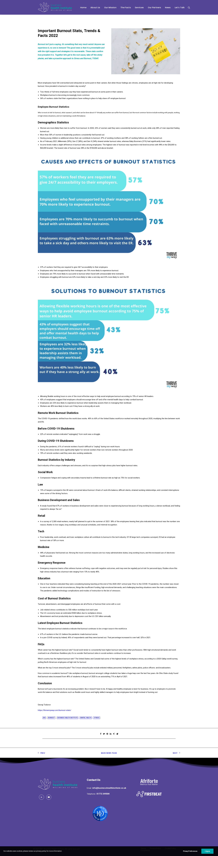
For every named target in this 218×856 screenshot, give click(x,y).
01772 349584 (103, 794)
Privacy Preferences (190, 851)
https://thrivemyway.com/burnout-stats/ (54, 710)
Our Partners (154, 7)
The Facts (125, 7)
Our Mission (110, 7)
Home (83, 7)
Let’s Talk (180, 7)
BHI (44, 718)
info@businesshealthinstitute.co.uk (109, 788)
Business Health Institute (67, 718)
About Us (95, 7)
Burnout (51, 718)
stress (96, 718)
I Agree (207, 851)
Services (139, 7)
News (168, 7)
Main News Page (109, 753)
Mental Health (85, 718)
